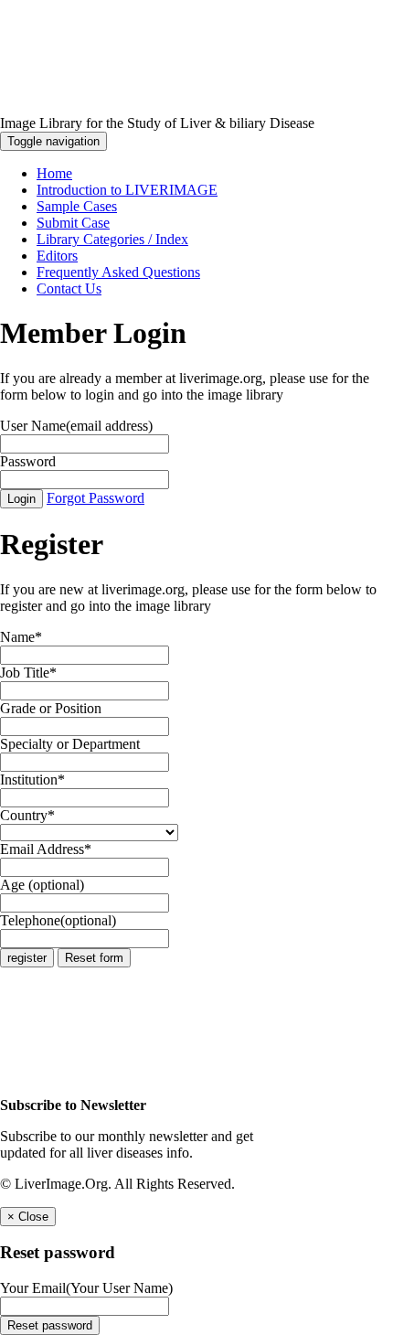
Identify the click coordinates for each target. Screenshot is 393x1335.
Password (28, 461)
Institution (32, 779)
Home (54, 173)
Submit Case (73, 222)
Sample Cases (77, 206)
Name (21, 637)
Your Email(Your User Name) (86, 1288)
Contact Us (69, 288)
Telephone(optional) (58, 920)
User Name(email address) (76, 425)
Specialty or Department (70, 744)
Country (27, 815)
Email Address (45, 849)
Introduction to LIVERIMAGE (127, 190)
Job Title (28, 672)
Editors (57, 255)
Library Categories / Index (112, 239)
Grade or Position (50, 708)
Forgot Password (95, 498)
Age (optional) (42, 884)
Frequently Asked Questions (118, 272)
